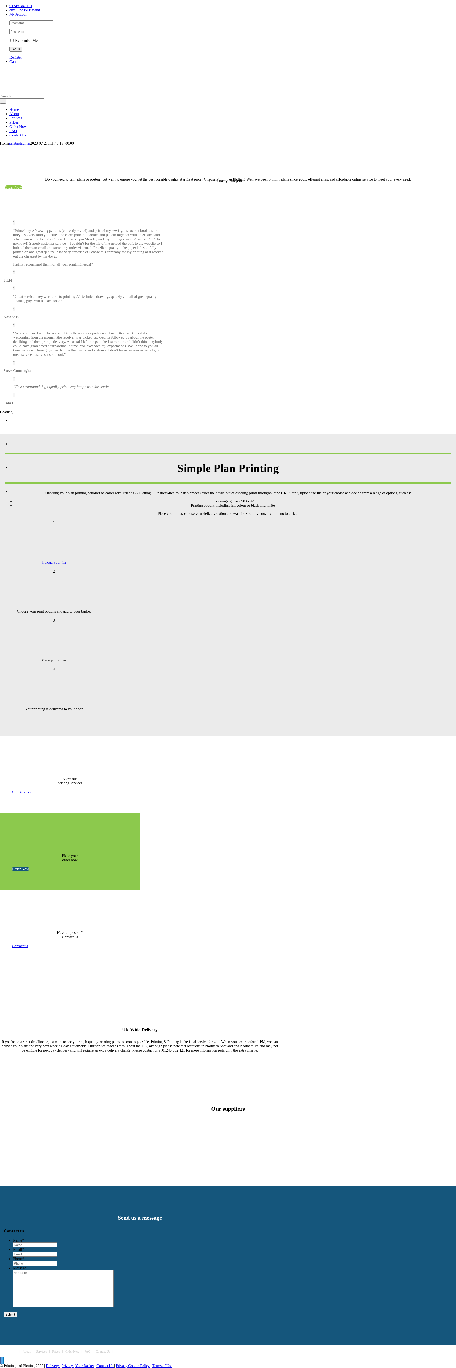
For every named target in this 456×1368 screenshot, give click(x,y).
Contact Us (103, 1351)
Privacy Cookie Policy (133, 1366)
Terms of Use (162, 1366)
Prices (56, 1351)
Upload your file (54, 562)
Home (13, 1351)
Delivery (53, 1366)
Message (19, 1268)
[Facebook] (0, 1360)
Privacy (68, 1366)
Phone (18, 1259)
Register (16, 57)
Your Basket (84, 1366)
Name (18, 1240)
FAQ (87, 1351)
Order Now (72, 1351)
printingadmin (19, 143)
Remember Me (26, 40)
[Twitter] (2, 1360)
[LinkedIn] (3, 1360)
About (27, 1351)
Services (41, 1351)
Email (18, 1249)
